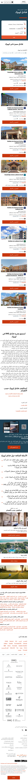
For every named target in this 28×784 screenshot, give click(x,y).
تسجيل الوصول (23, 27)
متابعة (13, 777)
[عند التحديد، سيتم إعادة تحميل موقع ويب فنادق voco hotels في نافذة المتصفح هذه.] (8, 682)
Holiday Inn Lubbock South (15, 241)
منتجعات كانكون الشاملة (19, 605)
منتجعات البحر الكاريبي (13, 604)
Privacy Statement (17, 771)
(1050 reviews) (15, 182)
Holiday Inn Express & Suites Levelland (15, 308)
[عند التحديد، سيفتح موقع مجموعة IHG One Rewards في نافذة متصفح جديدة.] (14, 720)
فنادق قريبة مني (24, 619)
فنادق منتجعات (16, 599)
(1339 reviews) (16, 80)
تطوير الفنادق (24, 739)
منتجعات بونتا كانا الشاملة (5, 607)
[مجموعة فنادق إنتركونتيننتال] (24, 2)
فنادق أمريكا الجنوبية (7, 628)
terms (16, 769)
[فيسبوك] (26, 730)
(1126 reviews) (15, 116)
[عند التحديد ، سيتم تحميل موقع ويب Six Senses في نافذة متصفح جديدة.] (8, 666)
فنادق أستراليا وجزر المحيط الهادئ (7, 626)
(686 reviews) (16, 249)
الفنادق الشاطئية (22, 604)
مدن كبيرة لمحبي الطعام (12, 596)
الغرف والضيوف (23, 31)
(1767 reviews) (15, 216)
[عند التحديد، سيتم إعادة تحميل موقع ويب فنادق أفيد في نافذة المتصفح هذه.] (19, 704)
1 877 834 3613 (11, 756)
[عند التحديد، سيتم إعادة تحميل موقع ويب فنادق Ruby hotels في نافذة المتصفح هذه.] (19, 682)
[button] (2, 2)
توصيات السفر (24, 743)
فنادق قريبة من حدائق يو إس (16, 613)
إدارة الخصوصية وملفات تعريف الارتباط (7, 747)
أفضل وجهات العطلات (9, 619)
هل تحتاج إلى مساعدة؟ (22, 741)
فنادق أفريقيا (3, 629)
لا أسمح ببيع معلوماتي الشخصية (21, 747)
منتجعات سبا (10, 599)
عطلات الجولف (3, 599)
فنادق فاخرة (17, 619)
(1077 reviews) (16, 282)
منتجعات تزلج (6, 598)
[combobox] (20, 53)
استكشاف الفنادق (23, 738)
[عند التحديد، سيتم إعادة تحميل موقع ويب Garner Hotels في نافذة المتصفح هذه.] (8, 704)
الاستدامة (25, 745)
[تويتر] (22, 730)
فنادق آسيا (18, 626)
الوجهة (24, 22)
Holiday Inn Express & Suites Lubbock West (15, 208)
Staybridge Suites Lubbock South (13, 174)
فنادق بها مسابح (21, 598)
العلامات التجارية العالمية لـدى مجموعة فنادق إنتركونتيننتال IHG (7, 738)
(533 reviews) (15, 315)
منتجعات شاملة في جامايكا (18, 607)
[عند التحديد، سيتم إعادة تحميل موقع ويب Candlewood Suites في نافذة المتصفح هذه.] (19, 715)
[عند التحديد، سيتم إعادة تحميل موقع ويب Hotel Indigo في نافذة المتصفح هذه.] (19, 677)
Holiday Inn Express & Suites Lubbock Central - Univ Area (15, 108)
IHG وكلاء (11, 745)
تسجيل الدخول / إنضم (7, 2)
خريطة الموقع (10, 750)
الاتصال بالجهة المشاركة (8, 741)
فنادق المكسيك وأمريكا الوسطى (20, 628)
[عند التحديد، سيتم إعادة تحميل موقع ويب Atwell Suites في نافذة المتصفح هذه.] (8, 710)
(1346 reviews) (15, 149)
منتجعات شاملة (3, 604)
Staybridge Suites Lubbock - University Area (15, 73)
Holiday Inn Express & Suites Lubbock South (15, 142)
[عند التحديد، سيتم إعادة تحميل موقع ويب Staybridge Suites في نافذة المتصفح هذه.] (19, 710)
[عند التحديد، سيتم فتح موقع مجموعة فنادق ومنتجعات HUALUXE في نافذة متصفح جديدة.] (8, 688)
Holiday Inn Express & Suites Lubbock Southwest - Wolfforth (14, 274)
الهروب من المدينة (22, 596)
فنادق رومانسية (13, 598)
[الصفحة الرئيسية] (24, 654)
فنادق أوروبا (24, 626)
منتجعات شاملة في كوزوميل (6, 605)
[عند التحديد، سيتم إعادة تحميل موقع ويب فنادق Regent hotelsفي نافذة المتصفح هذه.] (19, 666)
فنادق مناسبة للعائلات (21, 611)
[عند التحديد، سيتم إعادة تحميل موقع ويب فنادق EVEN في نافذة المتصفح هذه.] (19, 693)
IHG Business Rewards (8, 743)
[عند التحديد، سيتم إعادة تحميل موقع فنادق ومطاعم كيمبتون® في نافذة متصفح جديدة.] (8, 677)
